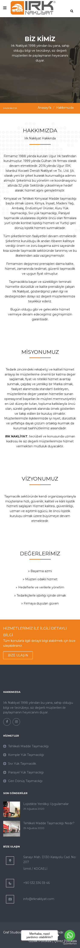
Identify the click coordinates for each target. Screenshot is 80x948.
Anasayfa (44, 108)
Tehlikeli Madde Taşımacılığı (28, 746)
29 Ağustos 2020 (33, 808)
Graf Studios (12, 932)
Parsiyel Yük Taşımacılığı (25, 772)
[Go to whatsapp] (69, 935)
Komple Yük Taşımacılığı (25, 755)
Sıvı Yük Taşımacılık (21, 764)
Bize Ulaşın (18, 655)
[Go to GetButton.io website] (70, 943)
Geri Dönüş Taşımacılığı (24, 781)
